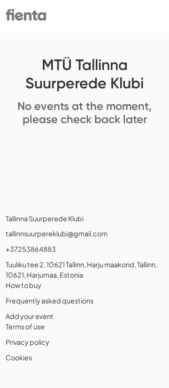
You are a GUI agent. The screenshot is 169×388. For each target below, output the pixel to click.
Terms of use (25, 326)
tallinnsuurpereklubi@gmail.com (57, 233)
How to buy (23, 285)
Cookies (19, 357)
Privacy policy (27, 342)
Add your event (30, 316)
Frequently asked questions (49, 300)
